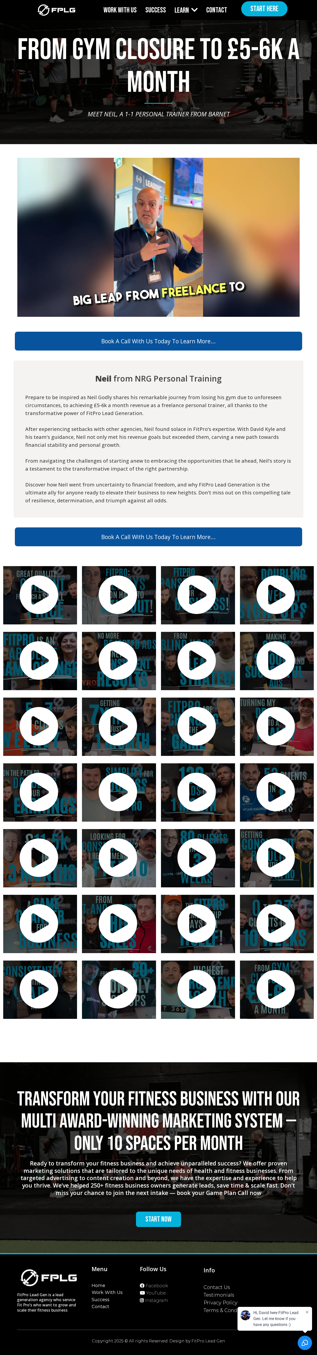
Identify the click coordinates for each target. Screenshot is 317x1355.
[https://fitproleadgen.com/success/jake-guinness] (198, 727)
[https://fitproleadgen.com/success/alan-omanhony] (277, 661)
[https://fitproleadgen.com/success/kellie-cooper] (40, 661)
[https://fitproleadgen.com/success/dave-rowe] (40, 858)
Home (98, 1285)
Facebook (157, 1286)
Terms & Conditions (227, 1310)
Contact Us (217, 1287)
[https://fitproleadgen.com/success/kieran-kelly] (198, 858)
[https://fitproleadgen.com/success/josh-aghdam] (277, 924)
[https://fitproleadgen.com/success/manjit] (40, 792)
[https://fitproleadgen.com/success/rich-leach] (198, 990)
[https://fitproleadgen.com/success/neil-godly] (277, 990)
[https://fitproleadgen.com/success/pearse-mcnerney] (198, 792)
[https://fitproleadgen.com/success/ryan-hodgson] (277, 792)
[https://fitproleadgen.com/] (56, 10)
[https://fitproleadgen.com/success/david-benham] (119, 858)
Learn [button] (182, 10)
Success (100, 1299)
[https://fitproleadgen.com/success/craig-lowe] (198, 924)
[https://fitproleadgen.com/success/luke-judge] (277, 858)
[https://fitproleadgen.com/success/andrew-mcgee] (40, 727)
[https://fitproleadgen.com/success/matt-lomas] (119, 792)
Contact (100, 1306)
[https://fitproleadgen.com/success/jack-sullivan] (119, 595)
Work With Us (107, 1292)
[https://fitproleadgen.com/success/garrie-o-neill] (119, 727)
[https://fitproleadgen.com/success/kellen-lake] (277, 727)
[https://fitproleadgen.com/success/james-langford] (119, 924)
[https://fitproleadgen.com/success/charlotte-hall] (40, 990)
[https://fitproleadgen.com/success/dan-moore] (119, 661)
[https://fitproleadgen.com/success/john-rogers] (277, 595)
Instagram (156, 1300)
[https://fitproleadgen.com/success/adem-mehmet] (198, 661)
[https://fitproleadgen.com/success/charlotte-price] (198, 595)
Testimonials (219, 1295)
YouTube (156, 1293)
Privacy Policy (221, 1303)
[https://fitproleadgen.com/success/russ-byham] (119, 990)
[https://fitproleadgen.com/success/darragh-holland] (40, 924)
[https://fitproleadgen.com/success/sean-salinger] (40, 595)
